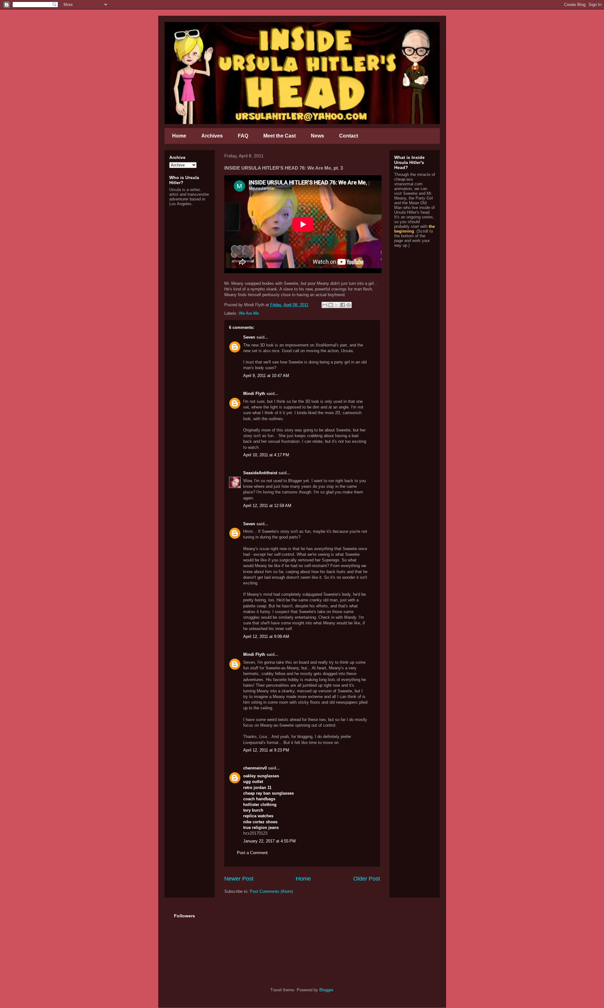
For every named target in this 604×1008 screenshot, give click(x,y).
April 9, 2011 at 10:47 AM (266, 375)
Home (179, 135)
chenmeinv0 (255, 768)
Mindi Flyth (254, 393)
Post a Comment (252, 852)
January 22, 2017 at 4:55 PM (269, 841)
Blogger (326, 990)
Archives (212, 135)
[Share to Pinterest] (348, 305)
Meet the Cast (279, 135)
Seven (249, 337)
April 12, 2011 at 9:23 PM (266, 750)
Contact (348, 135)
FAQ (243, 135)
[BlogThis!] (330, 305)
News (317, 135)
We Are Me (249, 313)
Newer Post (239, 879)
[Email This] (325, 305)
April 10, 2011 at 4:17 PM (266, 455)
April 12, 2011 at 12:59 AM (267, 505)
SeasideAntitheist (260, 472)
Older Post (366, 879)
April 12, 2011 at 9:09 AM (266, 636)
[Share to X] (336, 305)
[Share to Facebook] (342, 305)
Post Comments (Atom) (271, 891)
